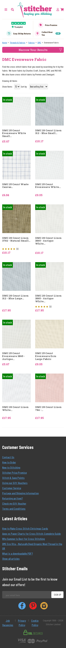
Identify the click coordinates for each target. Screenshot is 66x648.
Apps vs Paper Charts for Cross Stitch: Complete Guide (31, 533)
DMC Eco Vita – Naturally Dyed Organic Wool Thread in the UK (32, 546)
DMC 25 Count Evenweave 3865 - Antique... (13, 356)
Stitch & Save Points (13, 477)
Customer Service (11, 488)
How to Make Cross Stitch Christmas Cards (25, 528)
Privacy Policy (22, 623)
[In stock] (16, 111)
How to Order (9, 462)
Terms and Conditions (13, 508)
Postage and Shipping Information (20, 493)
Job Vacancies (7, 623)
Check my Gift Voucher (14, 503)
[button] (12, 9)
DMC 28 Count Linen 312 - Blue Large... (15, 297)
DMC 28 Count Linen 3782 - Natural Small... (16, 239)
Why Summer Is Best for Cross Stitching (23, 538)
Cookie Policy (34, 623)
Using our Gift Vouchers (14, 483)
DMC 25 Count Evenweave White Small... (14, 133)
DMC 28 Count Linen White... (15, 408)
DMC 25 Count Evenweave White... (48, 186)
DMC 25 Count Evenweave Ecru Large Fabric (45, 356)
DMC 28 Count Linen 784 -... (48, 408)
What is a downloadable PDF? (17, 553)
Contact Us (8, 457)
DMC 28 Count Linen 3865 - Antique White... (48, 241)
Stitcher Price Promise (14, 472)
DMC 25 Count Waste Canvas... (15, 186)
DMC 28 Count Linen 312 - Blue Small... (48, 132)
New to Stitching (11, 467)
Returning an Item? (12, 498)
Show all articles (11, 558)
